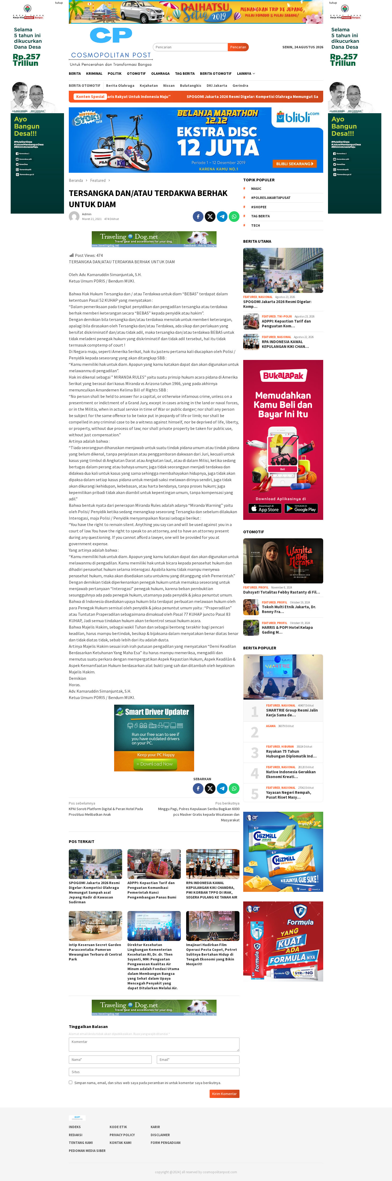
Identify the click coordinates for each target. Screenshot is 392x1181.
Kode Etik (118, 1127)
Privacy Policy (122, 1135)
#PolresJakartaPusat (271, 198)
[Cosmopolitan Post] (111, 46)
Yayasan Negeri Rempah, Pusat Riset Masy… (289, 795)
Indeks (75, 1127)
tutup (59, 3)
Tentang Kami (81, 1142)
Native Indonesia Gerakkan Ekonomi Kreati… (291, 774)
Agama (270, 726)
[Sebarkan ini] (198, 216)
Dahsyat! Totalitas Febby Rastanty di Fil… (281, 592)
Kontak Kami (120, 1142)
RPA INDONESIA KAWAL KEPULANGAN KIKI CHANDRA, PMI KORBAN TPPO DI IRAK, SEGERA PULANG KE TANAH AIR (211, 890)
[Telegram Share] (222, 216)
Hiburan (287, 746)
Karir (155, 1127)
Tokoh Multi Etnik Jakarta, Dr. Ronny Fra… (289, 609)
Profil (263, 588)
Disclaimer (160, 1135)
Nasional (265, 297)
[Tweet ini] (210, 216)
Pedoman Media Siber (87, 1150)
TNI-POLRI (284, 317)
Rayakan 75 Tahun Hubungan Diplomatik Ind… (291, 754)
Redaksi (75, 1135)
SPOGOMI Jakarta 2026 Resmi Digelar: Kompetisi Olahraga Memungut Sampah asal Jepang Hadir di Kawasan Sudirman (216, 96)
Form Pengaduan (166, 1142)
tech (255, 225)
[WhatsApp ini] (234, 216)
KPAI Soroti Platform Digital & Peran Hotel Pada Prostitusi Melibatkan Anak (106, 809)
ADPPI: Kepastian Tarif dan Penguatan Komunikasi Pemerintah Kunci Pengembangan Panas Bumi (151, 890)
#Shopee (258, 207)
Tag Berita (260, 216)
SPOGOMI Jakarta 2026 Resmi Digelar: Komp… (277, 304)
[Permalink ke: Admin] (74, 216)
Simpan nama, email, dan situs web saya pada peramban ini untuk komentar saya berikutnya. (147, 1082)
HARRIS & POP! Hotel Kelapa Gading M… (287, 630)
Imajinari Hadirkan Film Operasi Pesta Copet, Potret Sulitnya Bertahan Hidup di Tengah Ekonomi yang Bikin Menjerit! (211, 954)
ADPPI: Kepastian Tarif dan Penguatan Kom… (286, 323)
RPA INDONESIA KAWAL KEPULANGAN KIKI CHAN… (285, 344)
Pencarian (238, 47)
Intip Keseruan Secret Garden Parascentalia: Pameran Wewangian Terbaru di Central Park (95, 952)
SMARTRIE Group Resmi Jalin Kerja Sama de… (292, 712)
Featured (250, 297)
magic (256, 188)
